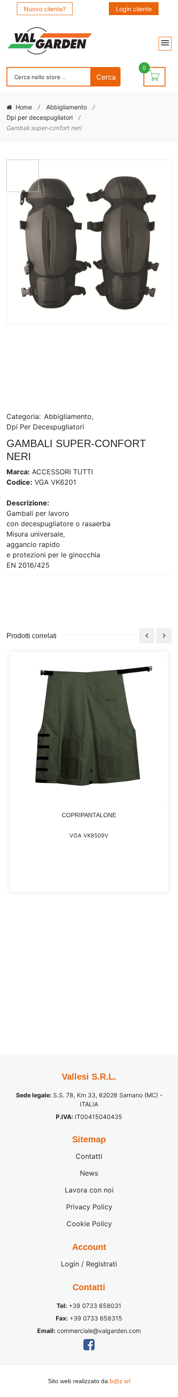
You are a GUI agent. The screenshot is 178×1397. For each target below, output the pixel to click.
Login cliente (134, 9)
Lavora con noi (89, 1190)
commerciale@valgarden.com (99, 1330)
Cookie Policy (89, 1223)
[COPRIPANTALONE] (89, 731)
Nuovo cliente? (45, 9)
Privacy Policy (89, 1206)
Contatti (89, 1156)
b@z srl (120, 1381)
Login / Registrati (89, 1264)
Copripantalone (89, 815)
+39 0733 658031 (95, 1305)
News (89, 1173)
